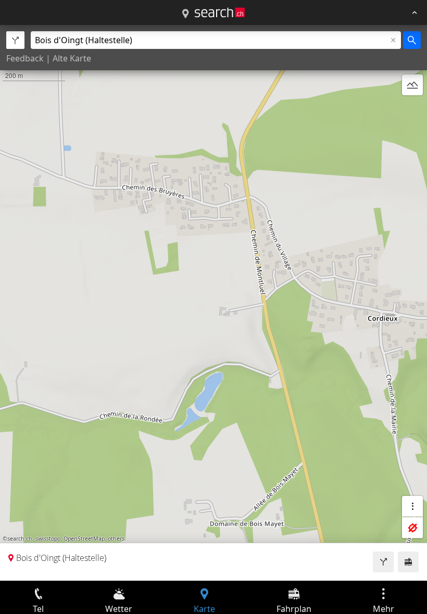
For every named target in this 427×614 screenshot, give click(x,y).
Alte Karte (72, 58)
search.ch (19, 538)
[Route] (383, 562)
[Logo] (220, 12)
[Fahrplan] (408, 562)
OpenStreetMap (84, 538)
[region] (213, 303)
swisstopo (47, 538)
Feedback (25, 58)
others (116, 538)
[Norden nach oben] (412, 109)
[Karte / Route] (185, 14)
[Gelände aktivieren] (412, 84)
